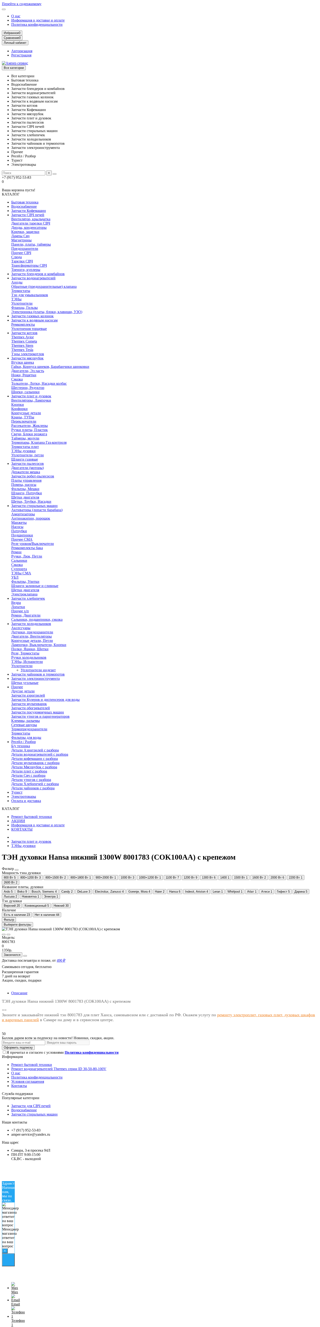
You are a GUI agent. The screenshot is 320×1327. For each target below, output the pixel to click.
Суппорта (19, 569)
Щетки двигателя (25, 497)
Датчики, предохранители (32, 632)
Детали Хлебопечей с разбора (35, 784)
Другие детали (23, 691)
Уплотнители (22, 303)
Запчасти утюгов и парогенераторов (40, 716)
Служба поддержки (17, 1094)
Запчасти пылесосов (27, 464)
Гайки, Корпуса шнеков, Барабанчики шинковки (50, 367)
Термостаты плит (25, 447)
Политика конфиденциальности (37, 24)
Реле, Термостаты (25, 653)
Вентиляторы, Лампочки (31, 400)
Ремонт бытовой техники (31, 817)
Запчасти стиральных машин (34, 506)
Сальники (19, 560)
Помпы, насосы (23, 485)
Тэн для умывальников (29, 295)
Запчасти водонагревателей (33, 278)
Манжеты (19, 523)
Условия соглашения (27, 1081)
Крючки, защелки (25, 232)
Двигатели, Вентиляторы (31, 636)
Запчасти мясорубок (27, 358)
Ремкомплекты (23, 324)
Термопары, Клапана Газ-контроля (39, 442)
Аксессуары (20, 628)
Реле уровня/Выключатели (32, 544)
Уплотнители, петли (27, 455)
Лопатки (18, 607)
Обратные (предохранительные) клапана (44, 286)
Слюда (16, 257)
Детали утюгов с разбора (31, 780)
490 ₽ (61, 960)
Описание (19, 993)
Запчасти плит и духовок (31, 396)
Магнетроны (21, 240)
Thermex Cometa (24, 341)
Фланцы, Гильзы (24, 308)
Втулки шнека (22, 362)
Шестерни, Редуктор (27, 388)
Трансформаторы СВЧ (29, 265)
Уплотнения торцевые (29, 329)
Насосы (17, 527)
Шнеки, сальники (25, 392)
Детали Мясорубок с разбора (34, 767)
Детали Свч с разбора (28, 775)
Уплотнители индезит (38, 670)
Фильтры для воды (26, 737)
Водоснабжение (24, 206)
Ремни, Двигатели (26, 615)
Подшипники (22, 535)
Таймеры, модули (25, 438)
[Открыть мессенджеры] (8, 1259)
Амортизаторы (23, 514)
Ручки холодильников (28, 657)
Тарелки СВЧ (22, 261)
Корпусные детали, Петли (32, 641)
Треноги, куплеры (25, 270)
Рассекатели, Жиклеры (29, 426)
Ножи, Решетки (23, 375)
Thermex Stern (22, 345)
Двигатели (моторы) (27, 468)
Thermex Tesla (22, 350)
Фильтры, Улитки (25, 582)
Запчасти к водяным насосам (34, 320)
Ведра (16, 603)
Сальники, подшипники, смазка (37, 619)
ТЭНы (16, 299)
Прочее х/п (20, 611)
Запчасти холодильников (31, 624)
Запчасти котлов (24, 333)
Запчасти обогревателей (30, 708)
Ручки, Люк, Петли (26, 556)
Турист (16, 792)
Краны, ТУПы (22, 417)
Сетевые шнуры (24, 725)
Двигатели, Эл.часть (27, 371)
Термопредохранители (29, 729)
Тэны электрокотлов (27, 354)
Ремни (16, 552)
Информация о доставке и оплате (38, 20)
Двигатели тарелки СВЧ (30, 223)
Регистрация (21, 55)
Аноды (16, 282)
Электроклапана (24, 594)
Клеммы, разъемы (25, 721)
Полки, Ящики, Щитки (29, 649)
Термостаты (20, 291)
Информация (12, 1057)
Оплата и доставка (26, 801)
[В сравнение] (8, 934)
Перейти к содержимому (21, 4)
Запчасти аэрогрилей (28, 695)
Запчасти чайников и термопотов (38, 674)
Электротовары (23, 796)
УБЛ (15, 577)
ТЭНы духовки (23, 451)
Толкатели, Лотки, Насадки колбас (39, 383)
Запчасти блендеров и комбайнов (38, 274)
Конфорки (19, 409)
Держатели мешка (25, 472)
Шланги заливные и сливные (34, 586)
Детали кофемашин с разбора (34, 759)
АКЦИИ (18, 821)
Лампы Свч (20, 236)
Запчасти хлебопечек (28, 598)
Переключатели (23, 421)
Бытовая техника (24, 202)
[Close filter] (17, 870)
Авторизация (21, 51)
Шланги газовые (24, 459)
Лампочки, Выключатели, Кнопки (38, 645)
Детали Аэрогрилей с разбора (35, 750)
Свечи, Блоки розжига (29, 434)
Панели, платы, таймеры (31, 244)
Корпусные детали (26, 413)
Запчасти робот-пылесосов (32, 476)
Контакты (19, 1086)
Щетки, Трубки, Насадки (31, 501)
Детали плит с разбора (29, 771)
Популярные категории (20, 1098)
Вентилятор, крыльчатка (30, 219)
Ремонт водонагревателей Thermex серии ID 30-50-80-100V (58, 1069)
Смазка (17, 379)
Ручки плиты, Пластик (29, 430)
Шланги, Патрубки (26, 493)
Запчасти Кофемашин (28, 211)
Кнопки (17, 405)
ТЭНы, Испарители (27, 662)
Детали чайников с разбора (33, 788)
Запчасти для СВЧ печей (31, 1106)
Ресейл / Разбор (23, 742)
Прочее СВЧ (21, 253)
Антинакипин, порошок (30, 518)
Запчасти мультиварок (29, 704)
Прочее (17, 687)
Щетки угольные (24, 683)
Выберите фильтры (17, 924)
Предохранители (24, 249)
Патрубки (19, 531)
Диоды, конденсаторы (29, 227)
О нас (15, 16)
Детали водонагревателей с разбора (39, 754)
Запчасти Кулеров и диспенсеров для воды (45, 700)
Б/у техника (20, 746)
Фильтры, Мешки (25, 489)
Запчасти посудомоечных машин (37, 712)
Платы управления (26, 480)
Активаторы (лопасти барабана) (37, 510)
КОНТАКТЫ (22, 829)
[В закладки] (4, 934)
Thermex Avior (22, 337)
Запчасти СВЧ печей (27, 215)
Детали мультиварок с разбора (35, 763)
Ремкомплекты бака (27, 548)
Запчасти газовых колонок (32, 316)
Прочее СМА (22, 539)
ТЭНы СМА (21, 573)
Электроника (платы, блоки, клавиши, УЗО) (46, 312)
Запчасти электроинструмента (35, 678)
